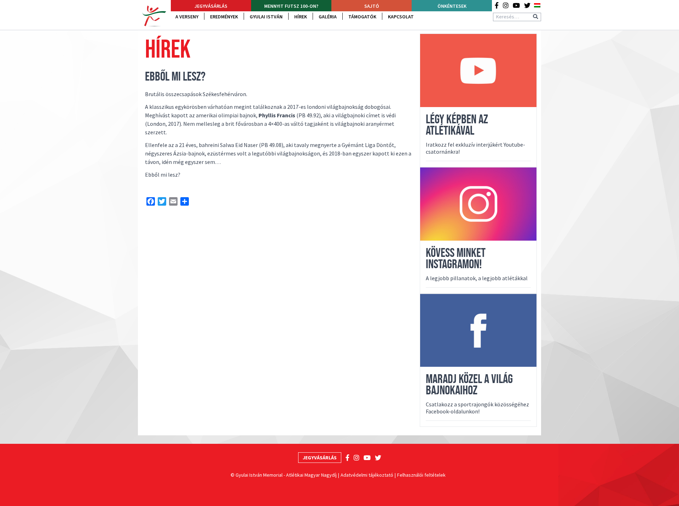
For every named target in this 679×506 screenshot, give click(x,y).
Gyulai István (266, 16)
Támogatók (362, 16)
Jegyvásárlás (211, 6)
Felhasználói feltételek (421, 475)
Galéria (328, 16)
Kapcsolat (401, 16)
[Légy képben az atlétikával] (478, 70)
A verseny (186, 16)
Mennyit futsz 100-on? (291, 6)
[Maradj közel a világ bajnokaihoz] (478, 330)
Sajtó (371, 6)
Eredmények (224, 16)
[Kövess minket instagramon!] (478, 204)
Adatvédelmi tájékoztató (367, 475)
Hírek (300, 16)
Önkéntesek (451, 6)
